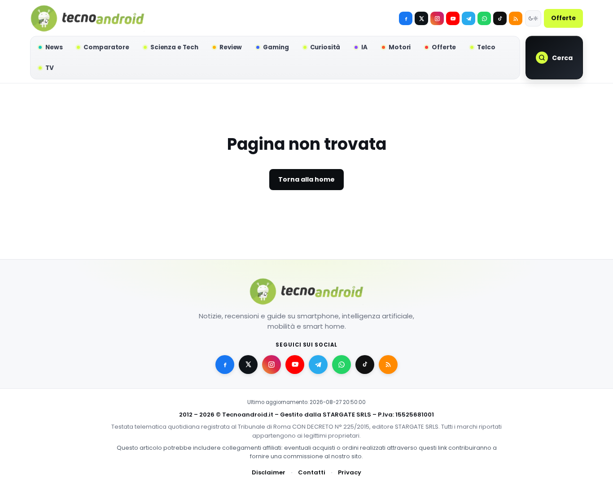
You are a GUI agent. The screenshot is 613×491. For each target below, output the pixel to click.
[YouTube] (453, 18)
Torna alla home (306, 179)
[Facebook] (405, 18)
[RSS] (515, 18)
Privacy (349, 472)
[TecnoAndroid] (87, 18)
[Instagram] (437, 18)
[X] (421, 18)
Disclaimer (268, 472)
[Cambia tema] (533, 18)
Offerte (563, 18)
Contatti (311, 472)
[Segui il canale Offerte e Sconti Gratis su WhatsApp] (484, 18)
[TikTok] (500, 18)
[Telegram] (468, 18)
